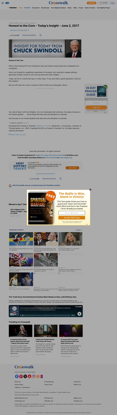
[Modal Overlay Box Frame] (58, 207)
